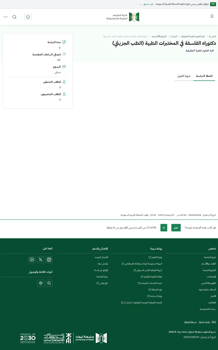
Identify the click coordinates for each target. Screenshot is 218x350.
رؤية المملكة (156, 290)
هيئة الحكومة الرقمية (153, 277)
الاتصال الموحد (101, 257)
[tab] (204, 76)
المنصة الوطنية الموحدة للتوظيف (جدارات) (143, 303)
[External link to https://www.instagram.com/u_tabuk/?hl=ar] (49, 259)
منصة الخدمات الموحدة (151, 283)
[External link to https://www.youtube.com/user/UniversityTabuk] (31, 259)
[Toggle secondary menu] (5, 16)
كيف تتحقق (148, 4)
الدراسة (173, 36)
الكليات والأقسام (208, 263)
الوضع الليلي (40, 283)
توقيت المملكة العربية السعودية (135, 215)
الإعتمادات (211, 276)
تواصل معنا (103, 263)
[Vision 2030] (28, 338)
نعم (176, 228)
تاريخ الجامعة (210, 257)
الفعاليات (212, 302)
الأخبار (213, 296)
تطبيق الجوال (204, 322)
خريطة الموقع (190, 322)
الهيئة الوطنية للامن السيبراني (149, 270)
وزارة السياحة (156, 296)
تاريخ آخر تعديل (209, 215)
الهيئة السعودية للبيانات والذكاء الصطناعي (143, 264)
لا (164, 228)
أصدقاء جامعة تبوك (207, 289)
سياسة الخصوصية (208, 309)
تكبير (49, 283)
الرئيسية (212, 36)
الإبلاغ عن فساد (101, 270)
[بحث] (14, 17)
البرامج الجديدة (209, 270)
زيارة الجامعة (102, 276)
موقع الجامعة (28, 16)
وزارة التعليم (157, 257)
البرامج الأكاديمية (159, 36)
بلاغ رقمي (103, 283)
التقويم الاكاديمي (208, 283)
